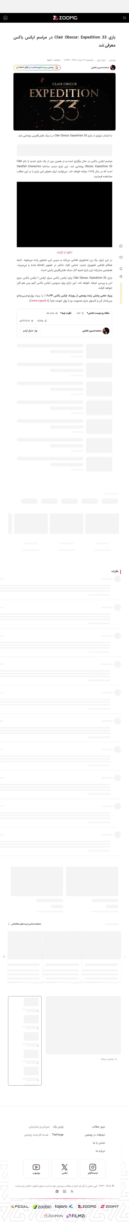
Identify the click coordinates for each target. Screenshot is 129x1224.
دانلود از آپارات (64, 252)
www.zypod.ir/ (39, 301)
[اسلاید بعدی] (4, 956)
